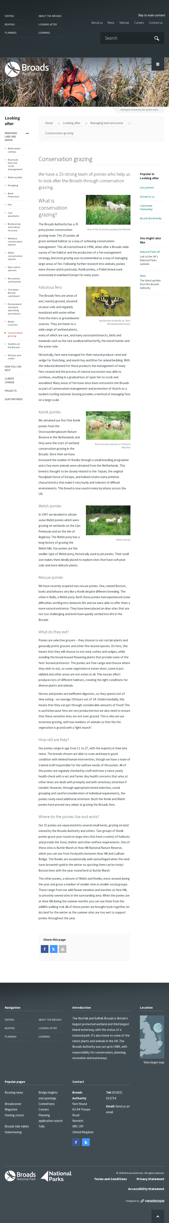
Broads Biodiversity (151, 218)
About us (97, 23)
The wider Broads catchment (14, 293)
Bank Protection (13, 195)
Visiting (9, 16)
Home (49, 123)
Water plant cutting (14, 150)
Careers (139, 23)
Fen (10, 204)
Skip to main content (151, 15)
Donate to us (147, 196)
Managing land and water (11, 136)
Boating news (14, 1092)
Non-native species (14, 269)
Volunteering (13, 1132)
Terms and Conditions (110, 1179)
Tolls (42, 1126)
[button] (44, 949)
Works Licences (13, 323)
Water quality (15, 177)
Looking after (48, 24)
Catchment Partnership (146, 207)
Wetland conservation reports (15, 241)
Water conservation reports (15, 256)
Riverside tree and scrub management (15, 164)
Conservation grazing (15, 334)
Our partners (13, 399)
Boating (10, 24)
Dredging (13, 185)
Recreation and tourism (14, 280)
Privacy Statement (150, 1179)
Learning (44, 32)
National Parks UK (150, 258)
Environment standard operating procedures (15, 308)
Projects (10, 391)
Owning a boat (14, 1115)
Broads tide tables (17, 1126)
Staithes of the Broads (14, 345)
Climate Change (9, 380)
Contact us (155, 23)
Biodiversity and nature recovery (14, 227)
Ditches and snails (14, 357)
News (111, 23)
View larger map (154, 1062)
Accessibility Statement (146, 1189)
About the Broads (50, 16)
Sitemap (124, 23)
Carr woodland (13, 214)
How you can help (13, 368)
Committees (47, 1104)
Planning (10, 32)
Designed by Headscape (152, 1201)
